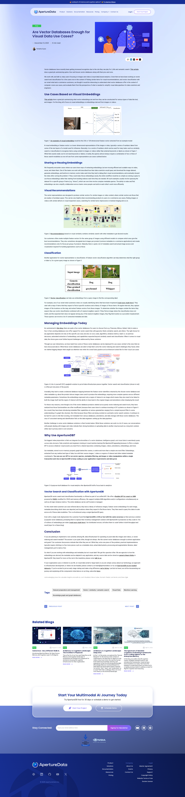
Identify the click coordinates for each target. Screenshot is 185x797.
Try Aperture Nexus (109, 2)
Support (150, 772)
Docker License (147, 781)
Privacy (150, 769)
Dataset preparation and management (66, 590)
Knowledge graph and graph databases (67, 595)
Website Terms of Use (145, 778)
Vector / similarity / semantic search (96, 590)
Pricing (97, 12)
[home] (45, 11)
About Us (129, 766)
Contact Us (114, 12)
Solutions (69, 12)
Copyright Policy (147, 775)
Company (129, 763)
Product (62, 12)
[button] (105, 11)
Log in (130, 12)
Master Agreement (146, 766)
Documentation (79, 12)
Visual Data (116, 590)
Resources (89, 12)
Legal (151, 763)
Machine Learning (130, 590)
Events (130, 769)
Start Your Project (142, 12)
